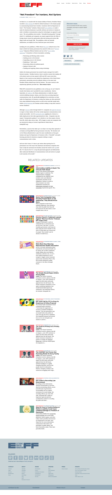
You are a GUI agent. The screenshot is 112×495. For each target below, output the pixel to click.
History (23, 473)
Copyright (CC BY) (13, 487)
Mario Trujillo (48, 195)
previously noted (40, 114)
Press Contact (65, 468)
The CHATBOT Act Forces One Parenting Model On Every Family (47, 353)
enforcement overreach (42, 186)
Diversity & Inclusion (26, 479)
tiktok (47, 458)
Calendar (23, 468)
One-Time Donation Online (80, 470)
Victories (23, 471)
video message (29, 23)
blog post (45, 46)
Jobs (23, 476)
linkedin (41, 458)
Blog (49, 468)
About (58, 3)
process (28, 109)
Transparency (38, 473)
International (79, 60)
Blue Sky (26, 458)
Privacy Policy (61, 487)
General (10, 468)
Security (10, 471)
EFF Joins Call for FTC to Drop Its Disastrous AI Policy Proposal (47, 302)
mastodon (10, 458)
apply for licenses (56, 109)
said (56, 147)
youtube (31, 458)
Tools (80, 3)
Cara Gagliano (48, 215)
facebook (15, 458)
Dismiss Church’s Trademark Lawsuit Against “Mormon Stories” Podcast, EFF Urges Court (48, 218)
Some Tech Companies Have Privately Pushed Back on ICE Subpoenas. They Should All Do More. (46, 199)
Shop (84, 3)
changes (48, 174)
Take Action (75, 3)
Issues (62, 3)
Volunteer (24, 470)
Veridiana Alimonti (49, 165)
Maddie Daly (48, 325)
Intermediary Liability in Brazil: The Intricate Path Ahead (48, 169)
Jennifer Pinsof (49, 241)
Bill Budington (55, 378)
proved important (28, 103)
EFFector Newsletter (52, 476)
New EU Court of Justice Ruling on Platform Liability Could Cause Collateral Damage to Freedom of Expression (48, 409)
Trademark (35, 487)
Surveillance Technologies (71, 64)
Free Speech (67, 60)
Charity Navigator (28, 461)
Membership (11, 473)
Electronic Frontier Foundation (31, 5)
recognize (41, 415)
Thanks (83, 487)
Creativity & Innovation (39, 471)
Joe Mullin (47, 271)
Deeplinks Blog (39, 165)
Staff (23, 478)
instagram (21, 458)
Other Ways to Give (79, 476)
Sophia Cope (48, 378)
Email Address (70, 37)
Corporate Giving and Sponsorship (82, 473)
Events (49, 471)
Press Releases (51, 470)
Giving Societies (78, 471)
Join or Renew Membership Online (82, 468)
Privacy (36, 470)
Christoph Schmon (49, 405)
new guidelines (49, 28)
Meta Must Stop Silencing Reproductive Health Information (47, 244)
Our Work (68, 3)
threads (52, 458)
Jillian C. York (24, 17)
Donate (89, 3)
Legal (9, 470)
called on (30, 93)
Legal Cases (50, 473)
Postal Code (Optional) (72, 33)
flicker (36, 458)
